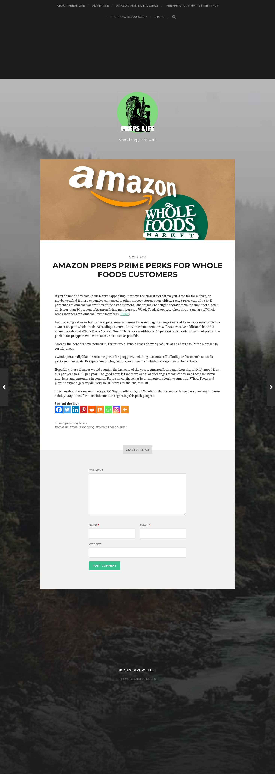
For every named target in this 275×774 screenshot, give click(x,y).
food (75, 427)
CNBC (124, 314)
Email (145, 525)
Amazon (62, 427)
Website (95, 544)
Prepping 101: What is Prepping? (192, 5)
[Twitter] (67, 409)
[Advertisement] (137, 50)
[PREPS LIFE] (137, 112)
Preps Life (145, 670)
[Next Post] (271, 387)
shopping (87, 427)
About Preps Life (71, 5)
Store (160, 17)
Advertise (100, 5)
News (83, 423)
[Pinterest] (83, 409)
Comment (96, 470)
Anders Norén (145, 678)
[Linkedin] (75, 409)
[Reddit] (92, 409)
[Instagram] (116, 409)
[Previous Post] (4, 387)
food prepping (68, 423)
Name (94, 525)
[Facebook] (59, 409)
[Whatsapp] (108, 409)
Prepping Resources (127, 17)
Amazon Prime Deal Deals (137, 5)
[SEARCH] (174, 17)
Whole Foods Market (112, 427)
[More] (125, 409)
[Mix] (100, 409)
